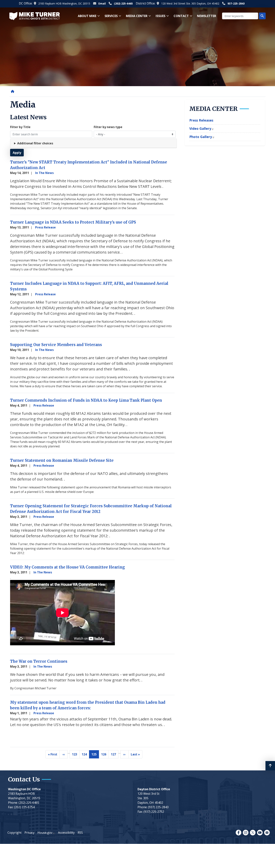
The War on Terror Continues (38, 661)
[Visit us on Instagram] (245, 832)
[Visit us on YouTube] (260, 832)
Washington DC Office (24, 789)
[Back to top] (270, 765)
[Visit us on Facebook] (238, 832)
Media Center (213, 109)
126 (105, 755)
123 (76, 755)
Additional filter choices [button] (35, 143)
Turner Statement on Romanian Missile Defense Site (62, 460)
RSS (80, 833)
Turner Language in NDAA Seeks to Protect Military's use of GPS (73, 222)
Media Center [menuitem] (135, 17)
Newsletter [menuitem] (206, 16)
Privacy (29, 833)
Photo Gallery (200, 136)
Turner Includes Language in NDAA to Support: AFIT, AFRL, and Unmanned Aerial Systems (89, 286)
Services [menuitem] (110, 17)
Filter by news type (108, 127)
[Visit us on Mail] (267, 832)
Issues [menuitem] (159, 17)
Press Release (45, 227)
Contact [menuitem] (180, 17)
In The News (44, 173)
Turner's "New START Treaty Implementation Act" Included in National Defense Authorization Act (88, 165)
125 (95, 755)
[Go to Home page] (34, 16)
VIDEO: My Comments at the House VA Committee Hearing (67, 567)
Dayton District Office (154, 789)
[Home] (13, 91)
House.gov (44, 833)
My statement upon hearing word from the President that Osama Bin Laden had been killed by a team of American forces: (87, 705)
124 (85, 755)
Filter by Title (20, 127)
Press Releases (201, 120)
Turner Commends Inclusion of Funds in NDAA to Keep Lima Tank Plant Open (86, 400)
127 (114, 755)
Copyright (14, 833)
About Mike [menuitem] (86, 17)
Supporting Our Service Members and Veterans (56, 344)
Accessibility (66, 833)
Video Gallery (200, 128)
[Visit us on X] (253, 832)
